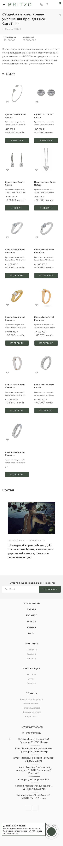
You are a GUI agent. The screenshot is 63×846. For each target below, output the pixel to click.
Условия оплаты (31, 703)
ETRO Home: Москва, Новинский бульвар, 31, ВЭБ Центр (33, 750)
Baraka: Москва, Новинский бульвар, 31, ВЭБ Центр (33, 741)
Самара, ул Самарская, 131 (33, 779)
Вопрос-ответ (31, 716)
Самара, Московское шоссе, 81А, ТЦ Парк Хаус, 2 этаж (33, 787)
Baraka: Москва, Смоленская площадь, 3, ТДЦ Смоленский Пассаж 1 (33, 770)
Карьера (31, 654)
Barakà (31, 609)
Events (31, 627)
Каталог (31, 615)
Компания (31, 643)
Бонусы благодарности (31, 699)
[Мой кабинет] (52, 4)
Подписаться (50, 589)
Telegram (28, 808)
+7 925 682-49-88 (32, 727)
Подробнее (17, 275)
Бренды (32, 621)
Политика (31, 683)
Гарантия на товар (32, 712)
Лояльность (31, 603)
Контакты (31, 658)
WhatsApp (35, 808)
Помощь (31, 693)
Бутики (31, 678)
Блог (31, 633)
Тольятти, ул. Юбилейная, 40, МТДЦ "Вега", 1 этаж (34, 797)
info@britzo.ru (33, 732)
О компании (31, 649)
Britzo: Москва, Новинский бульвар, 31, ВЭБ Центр (33, 759)
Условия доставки (31, 708)
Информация (31, 668)
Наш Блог (31, 674)
